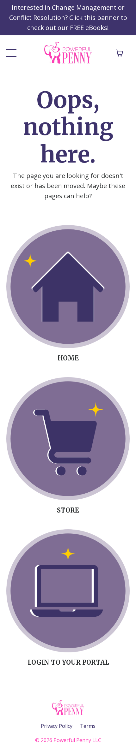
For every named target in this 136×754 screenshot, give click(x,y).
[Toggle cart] (119, 53)
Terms (88, 725)
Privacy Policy (56, 725)
